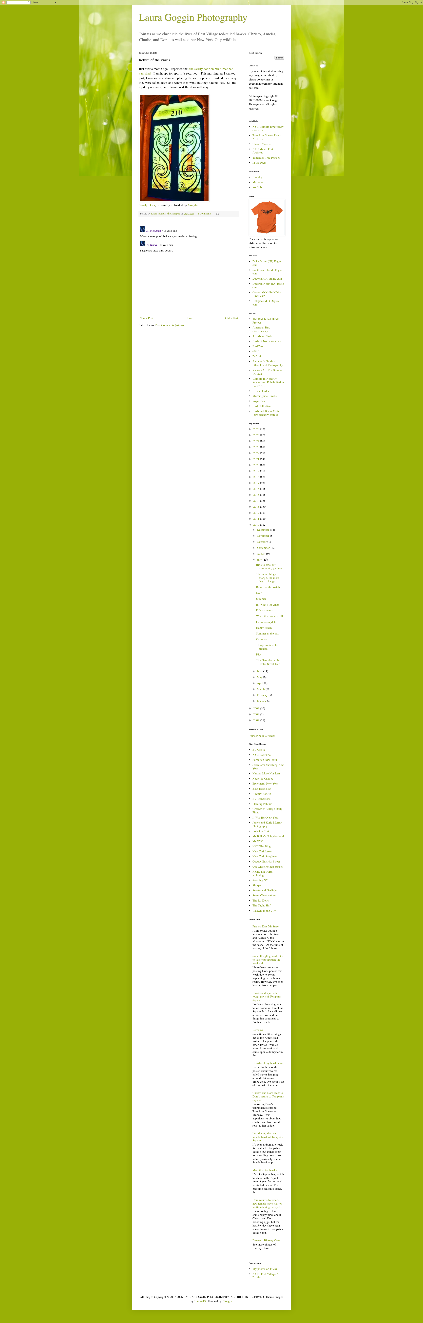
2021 (256, 459)
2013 (256, 506)
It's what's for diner (267, 604)
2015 (256, 495)
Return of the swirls (268, 587)
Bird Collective (261, 406)
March (261, 689)
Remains (257, 1030)
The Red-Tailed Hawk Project (265, 320)
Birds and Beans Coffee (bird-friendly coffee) (266, 413)
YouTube (257, 187)
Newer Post (146, 318)
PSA (258, 654)
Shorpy (256, 885)
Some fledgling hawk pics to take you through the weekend (267, 959)
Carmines (262, 639)
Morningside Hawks (264, 396)
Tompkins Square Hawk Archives (266, 137)
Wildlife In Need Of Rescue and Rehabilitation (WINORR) (268, 382)
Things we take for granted (267, 647)
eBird (255, 351)
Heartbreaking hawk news (267, 1063)
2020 (256, 465)
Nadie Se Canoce (262, 778)
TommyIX (200, 1301)
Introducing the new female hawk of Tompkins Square (267, 1136)
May (260, 677)
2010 (256, 524)
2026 (256, 429)
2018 (256, 477)
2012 (256, 513)
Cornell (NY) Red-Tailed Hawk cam (267, 294)
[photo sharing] (174, 200)
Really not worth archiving (262, 873)
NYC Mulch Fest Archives (262, 150)
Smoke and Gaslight (264, 890)
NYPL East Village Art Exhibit (266, 1275)
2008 (256, 714)
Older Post (231, 318)
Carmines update (266, 622)
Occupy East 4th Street (266, 861)
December (263, 530)
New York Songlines (264, 856)
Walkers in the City (264, 910)
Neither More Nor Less (266, 773)
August (261, 554)
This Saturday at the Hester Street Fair (268, 662)
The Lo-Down (260, 900)
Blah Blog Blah (261, 788)
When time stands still (269, 616)
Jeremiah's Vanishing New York (268, 766)
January (262, 701)
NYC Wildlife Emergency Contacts (268, 128)
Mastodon (258, 182)
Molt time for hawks (264, 1170)
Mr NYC (257, 841)
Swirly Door (147, 205)
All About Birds (262, 336)
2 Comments (204, 213)
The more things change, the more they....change (267, 577)
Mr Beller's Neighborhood (268, 836)
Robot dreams (264, 610)
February (263, 695)
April (260, 683)
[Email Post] (217, 213)
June (260, 671)
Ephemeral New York (265, 783)
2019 (256, 471)
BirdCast (257, 346)
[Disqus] (189, 266)
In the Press (259, 162)
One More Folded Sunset (267, 866)
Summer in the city (267, 633)
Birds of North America (266, 341)
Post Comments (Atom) (169, 325)
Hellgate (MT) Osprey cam (265, 302)
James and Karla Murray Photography (267, 824)
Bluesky (257, 177)
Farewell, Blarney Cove (266, 1240)
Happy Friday (264, 628)
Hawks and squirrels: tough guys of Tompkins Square (267, 996)
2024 (256, 441)
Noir (259, 593)
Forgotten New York (264, 760)
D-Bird (256, 356)
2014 (256, 500)
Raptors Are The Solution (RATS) (267, 372)
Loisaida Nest (260, 831)
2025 (256, 435)
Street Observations (264, 895)
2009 (256, 708)
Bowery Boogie (261, 794)
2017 (256, 483)
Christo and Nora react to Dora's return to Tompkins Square (268, 1096)
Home (189, 318)
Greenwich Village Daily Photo (267, 810)
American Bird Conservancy (261, 329)
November (263, 535)
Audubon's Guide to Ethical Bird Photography (267, 363)
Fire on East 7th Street (265, 926)
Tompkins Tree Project (266, 157)
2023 (256, 447)
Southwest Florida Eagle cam (267, 271)
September (263, 548)
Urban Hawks (260, 391)
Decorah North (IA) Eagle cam (268, 285)
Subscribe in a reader (262, 736)
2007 (256, 720)
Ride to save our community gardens (269, 566)
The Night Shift (261, 905)
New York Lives (262, 851)
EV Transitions (261, 799)
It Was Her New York (265, 817)
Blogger (227, 1301)
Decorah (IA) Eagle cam (267, 278)
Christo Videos (261, 144)
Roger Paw (258, 401)
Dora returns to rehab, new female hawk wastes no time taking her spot (267, 1203)
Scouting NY (260, 880)
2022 (256, 453)
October (262, 541)
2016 (256, 489)
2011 (256, 518)
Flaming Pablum (262, 804)
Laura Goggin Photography (193, 16)
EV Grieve (258, 749)
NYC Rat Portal (261, 755)
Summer (261, 599)
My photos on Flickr (264, 1269)
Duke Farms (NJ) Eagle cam (266, 263)
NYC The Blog (261, 846)
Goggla (193, 205)
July (260, 559)
